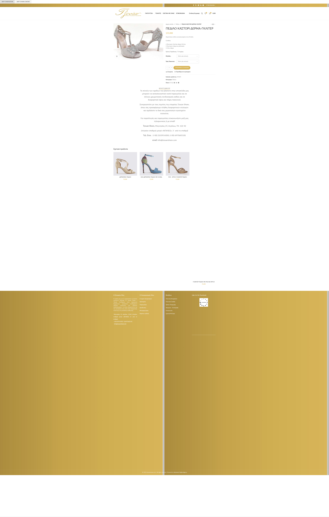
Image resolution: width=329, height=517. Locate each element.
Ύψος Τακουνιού (170, 61)
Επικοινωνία (169, 310)
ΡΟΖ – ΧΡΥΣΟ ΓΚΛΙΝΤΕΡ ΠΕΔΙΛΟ (177, 177)
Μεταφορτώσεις (144, 310)
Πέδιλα (177, 24)
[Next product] (215, 24)
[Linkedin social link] (201, 5)
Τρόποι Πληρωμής (171, 304)
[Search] (202, 13)
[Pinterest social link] (198, 5)
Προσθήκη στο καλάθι (182, 67)
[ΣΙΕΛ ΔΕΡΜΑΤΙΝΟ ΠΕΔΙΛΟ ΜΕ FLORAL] (151, 164)
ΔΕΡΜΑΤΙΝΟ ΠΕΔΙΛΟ (125, 177)
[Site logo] (128, 13)
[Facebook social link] (194, 5)
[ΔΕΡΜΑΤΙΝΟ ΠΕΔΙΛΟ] (125, 164)
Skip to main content (23, 1)
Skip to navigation (7, 1)
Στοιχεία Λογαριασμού (146, 298)
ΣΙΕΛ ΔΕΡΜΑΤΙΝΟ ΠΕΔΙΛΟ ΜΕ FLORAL (151, 177)
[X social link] (196, 5)
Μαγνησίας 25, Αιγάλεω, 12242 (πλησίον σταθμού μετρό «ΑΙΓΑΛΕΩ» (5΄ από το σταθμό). (125, 317)
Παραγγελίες (143, 304)
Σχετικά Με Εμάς (170, 313)
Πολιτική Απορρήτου (171, 298)
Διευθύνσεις (143, 307)
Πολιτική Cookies (170, 301)
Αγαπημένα (143, 301)
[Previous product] (211, 24)
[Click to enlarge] (117, 56)
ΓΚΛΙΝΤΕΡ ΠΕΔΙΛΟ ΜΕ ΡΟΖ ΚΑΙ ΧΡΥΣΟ (204, 282)
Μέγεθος (168, 56)
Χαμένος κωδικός (144, 313)
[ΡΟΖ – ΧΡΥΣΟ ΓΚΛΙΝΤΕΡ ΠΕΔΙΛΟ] (177, 164)
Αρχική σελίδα (169, 24)
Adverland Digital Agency (180, 472)
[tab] (164, 88)
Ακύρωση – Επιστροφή (172, 307)
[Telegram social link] (203, 5)
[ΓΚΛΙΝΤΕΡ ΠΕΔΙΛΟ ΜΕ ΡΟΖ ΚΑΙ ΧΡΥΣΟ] (204, 216)
